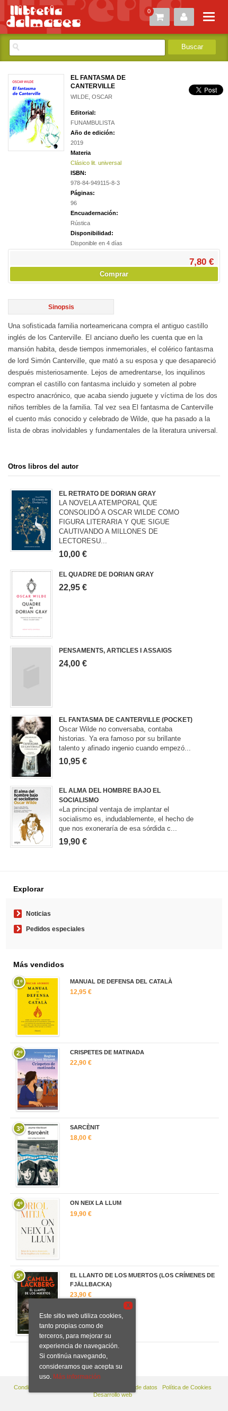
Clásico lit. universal (96, 163)
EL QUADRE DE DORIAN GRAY (106, 574)
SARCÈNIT (85, 1127)
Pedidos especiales (55, 929)
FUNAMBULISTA (93, 122)
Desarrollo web (112, 1394)
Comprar (114, 274)
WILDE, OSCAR (91, 97)
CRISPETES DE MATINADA (107, 1052)
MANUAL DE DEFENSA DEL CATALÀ (121, 981)
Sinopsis (61, 307)
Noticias (38, 913)
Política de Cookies (187, 1387)
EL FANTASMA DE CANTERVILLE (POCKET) (125, 719)
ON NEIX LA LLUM (95, 1203)
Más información (77, 1376)
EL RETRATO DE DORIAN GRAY (107, 493)
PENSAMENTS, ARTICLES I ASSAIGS (115, 650)
